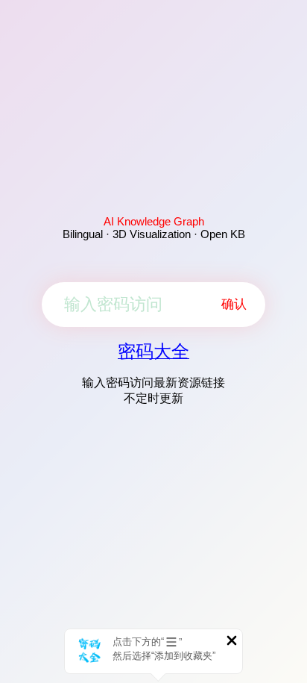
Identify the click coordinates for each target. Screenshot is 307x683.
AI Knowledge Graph (154, 221)
